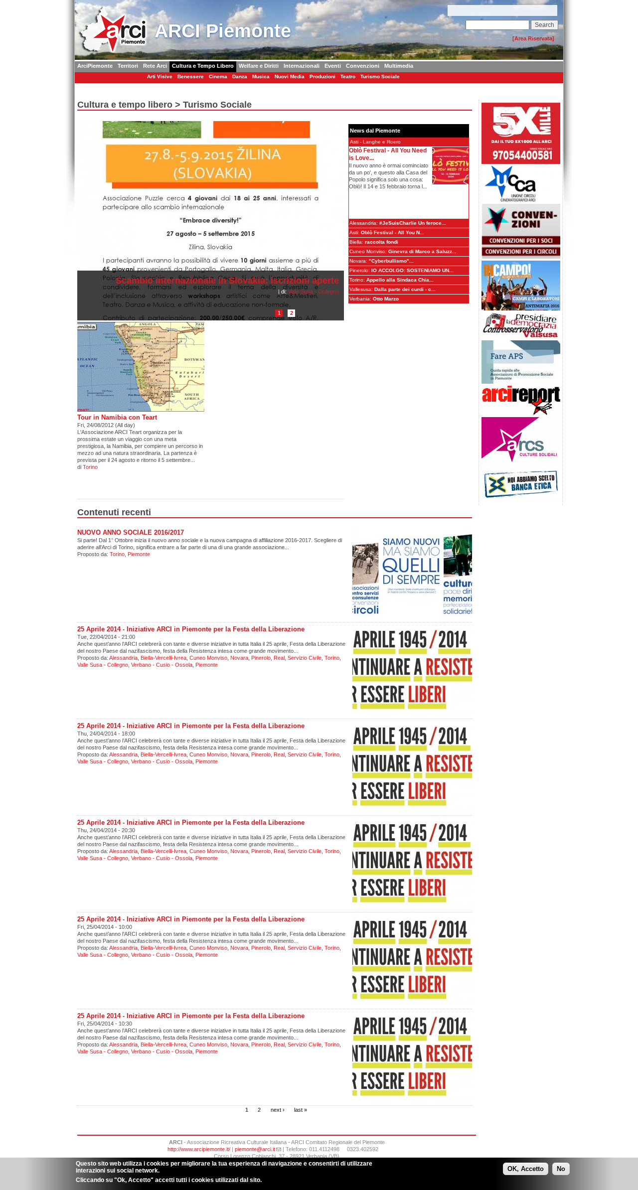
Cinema (218, 76)
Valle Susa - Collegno (313, 292)
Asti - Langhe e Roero (375, 142)
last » (300, 1109)
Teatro (347, 76)
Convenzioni (362, 66)
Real (279, 658)
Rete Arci (155, 66)
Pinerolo (261, 658)
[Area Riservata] (533, 38)
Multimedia (398, 66)
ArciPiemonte (95, 66)
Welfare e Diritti (259, 66)
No (561, 1169)
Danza (239, 76)
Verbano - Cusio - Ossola (161, 665)
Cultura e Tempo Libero (203, 66)
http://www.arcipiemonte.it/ (198, 1149)
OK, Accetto (525, 1169)
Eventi (332, 66)
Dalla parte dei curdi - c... (405, 289)
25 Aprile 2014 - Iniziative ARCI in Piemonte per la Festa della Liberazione (191, 629)
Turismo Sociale (380, 76)
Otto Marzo (386, 298)
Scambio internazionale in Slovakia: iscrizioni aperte (227, 281)
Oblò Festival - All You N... (392, 232)
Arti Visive (159, 76)
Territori (128, 66)
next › (278, 1109)
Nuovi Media (290, 76)
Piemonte (139, 554)
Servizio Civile (304, 658)
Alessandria (123, 658)
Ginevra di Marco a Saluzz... (422, 251)
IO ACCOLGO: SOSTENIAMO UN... (412, 270)
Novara (239, 658)
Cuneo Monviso (208, 658)
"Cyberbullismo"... (391, 261)
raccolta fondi (381, 242)
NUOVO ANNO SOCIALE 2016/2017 (130, 532)
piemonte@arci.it (255, 1149)
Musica (261, 76)
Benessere (190, 76)
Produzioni (322, 76)
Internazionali (301, 66)
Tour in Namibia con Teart (117, 417)
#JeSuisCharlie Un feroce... (412, 223)
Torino (90, 467)
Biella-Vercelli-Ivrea (163, 658)
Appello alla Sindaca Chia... (400, 280)
